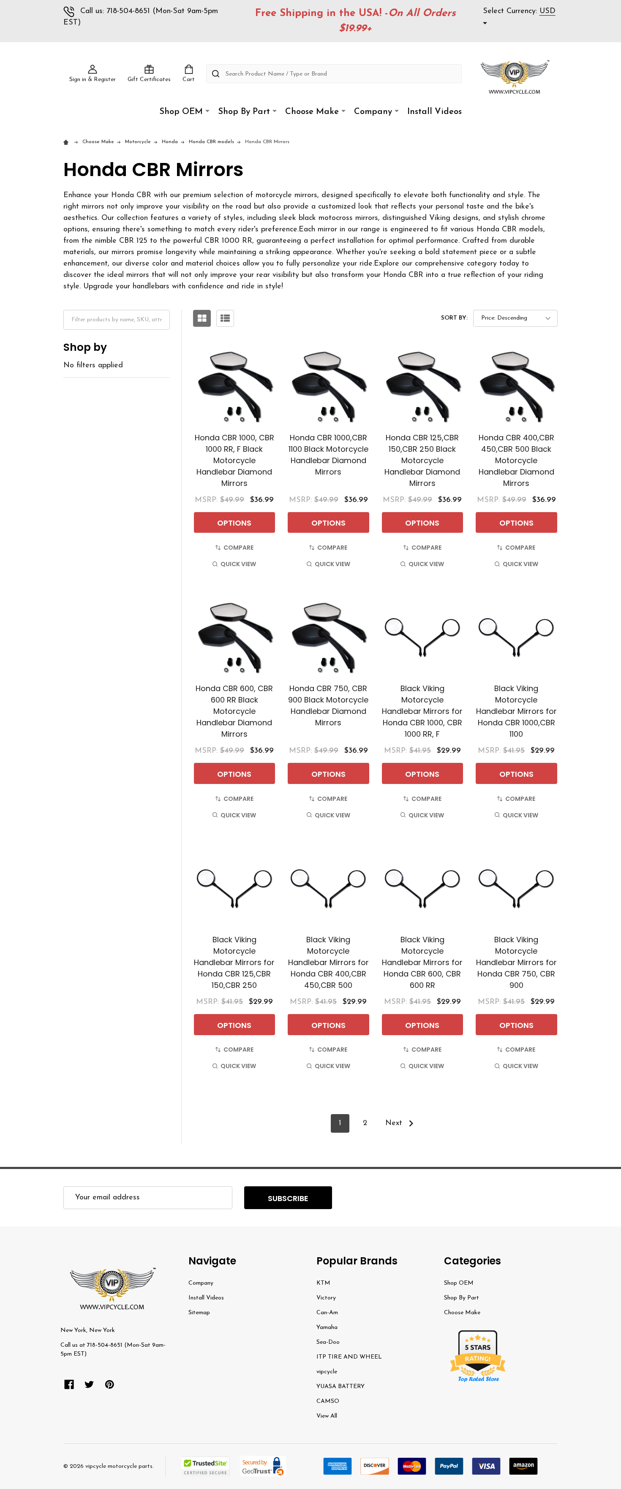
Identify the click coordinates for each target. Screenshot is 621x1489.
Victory (326, 1298)
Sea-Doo (328, 1342)
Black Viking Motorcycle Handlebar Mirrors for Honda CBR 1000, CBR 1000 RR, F (422, 711)
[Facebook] (69, 1384)
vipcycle (326, 1372)
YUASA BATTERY (340, 1386)
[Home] (67, 141)
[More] (207, 111)
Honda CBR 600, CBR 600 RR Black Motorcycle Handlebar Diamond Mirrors (234, 711)
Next (395, 1123)
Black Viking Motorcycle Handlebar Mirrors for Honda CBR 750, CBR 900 (516, 962)
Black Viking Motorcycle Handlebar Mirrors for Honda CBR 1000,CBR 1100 (516, 711)
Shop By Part (244, 112)
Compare (238, 547)
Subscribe (288, 1198)
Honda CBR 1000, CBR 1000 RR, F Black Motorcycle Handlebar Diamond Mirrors (234, 460)
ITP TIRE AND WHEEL (349, 1357)
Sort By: (454, 318)
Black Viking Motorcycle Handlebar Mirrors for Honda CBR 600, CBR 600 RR (422, 962)
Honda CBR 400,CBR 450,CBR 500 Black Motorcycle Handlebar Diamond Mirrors (516, 460)
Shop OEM (181, 112)
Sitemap (199, 1313)
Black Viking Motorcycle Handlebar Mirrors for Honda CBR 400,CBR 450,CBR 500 (328, 962)
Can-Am (327, 1313)
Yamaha (327, 1327)
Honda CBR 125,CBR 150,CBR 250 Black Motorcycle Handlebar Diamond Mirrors (422, 460)
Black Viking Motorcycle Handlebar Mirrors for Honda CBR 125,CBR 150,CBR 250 (234, 962)
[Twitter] (89, 1384)
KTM (323, 1283)
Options (234, 523)
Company (373, 112)
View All (326, 1416)
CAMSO (327, 1401)
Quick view (238, 564)
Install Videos (434, 112)
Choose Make (312, 112)
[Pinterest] (109, 1384)
